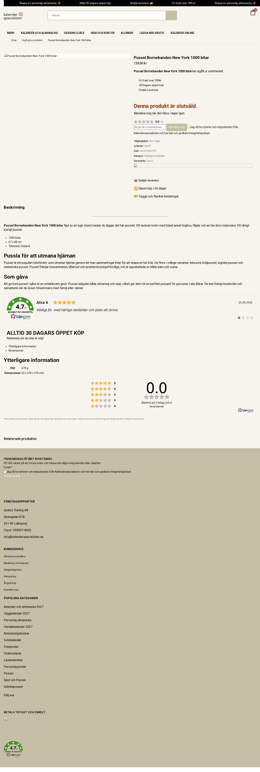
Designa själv (74, 32)
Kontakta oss (11, 589)
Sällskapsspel (13, 687)
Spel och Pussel (15, 680)
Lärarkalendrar (13, 660)
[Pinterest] (6, 703)
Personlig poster (15, 667)
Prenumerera (12, 475)
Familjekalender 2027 (18, 627)
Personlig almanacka (17, 620)
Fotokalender (12, 640)
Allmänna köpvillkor (15, 556)
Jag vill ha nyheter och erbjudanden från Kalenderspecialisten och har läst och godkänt (68, 471)
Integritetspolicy (13, 569)
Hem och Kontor (103, 32)
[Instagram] (11, 703)
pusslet (130, 225)
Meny (10, 32)
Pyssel (8, 673)
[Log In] (243, 15)
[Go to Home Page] (5, 40)
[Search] (171, 15)
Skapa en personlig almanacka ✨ (37, 3)
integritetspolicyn (199, 133)
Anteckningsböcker (16, 633)
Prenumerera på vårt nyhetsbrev (28, 458)
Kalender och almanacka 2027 (23, 607)
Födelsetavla (12, 653)
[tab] (132, 350)
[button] (130, 748)
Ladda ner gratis (152, 32)
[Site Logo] (13, 16)
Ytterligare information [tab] (22, 346)
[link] (130, 308)
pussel (23, 284)
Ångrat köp (10, 583)
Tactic (150, 161)
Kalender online (182, 32)
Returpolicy (10, 576)
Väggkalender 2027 (17, 613)
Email (8, 467)
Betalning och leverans (16, 563)
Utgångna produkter (154, 156)
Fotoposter (11, 647)
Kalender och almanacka (39, 32)
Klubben (127, 32)
